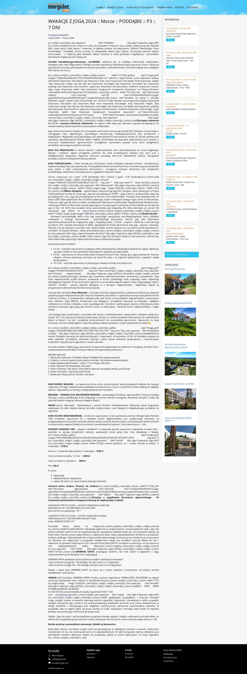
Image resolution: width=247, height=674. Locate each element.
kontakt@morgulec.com (60, 663)
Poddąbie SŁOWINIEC (58, 35)
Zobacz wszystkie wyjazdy (177, 254)
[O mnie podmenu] (104, 7)
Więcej (170, 40)
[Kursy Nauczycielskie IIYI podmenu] (154, 7)
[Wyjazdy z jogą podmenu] (124, 7)
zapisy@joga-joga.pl (64, 594)
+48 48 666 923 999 (59, 659)
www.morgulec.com (92, 210)
